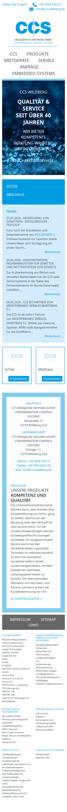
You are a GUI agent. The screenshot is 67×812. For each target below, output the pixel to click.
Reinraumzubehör (45, 729)
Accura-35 (7, 681)
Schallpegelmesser (45, 674)
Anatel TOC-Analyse (12, 649)
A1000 (5, 662)
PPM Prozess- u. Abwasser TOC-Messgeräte (15, 687)
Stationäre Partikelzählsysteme (12, 724)
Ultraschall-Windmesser (48, 677)
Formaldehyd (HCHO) (12, 786)
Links (33, 624)
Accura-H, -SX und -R (12, 678)
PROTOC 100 (8, 691)
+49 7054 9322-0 (50, 4)
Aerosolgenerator (44, 720)
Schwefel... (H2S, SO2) (13, 796)
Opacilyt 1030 (42, 757)
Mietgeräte (16, 60)
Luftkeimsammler (44, 726)
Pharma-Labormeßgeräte (15, 719)
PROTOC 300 (8, 694)
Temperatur (42, 648)
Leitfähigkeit (42, 680)
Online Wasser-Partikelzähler (16, 735)
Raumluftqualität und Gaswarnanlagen (12, 775)
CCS (13, 54)
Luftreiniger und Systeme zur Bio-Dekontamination (16, 766)
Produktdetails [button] (18, 378)
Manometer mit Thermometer (43, 653)
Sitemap (48, 619)
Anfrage (29, 67)
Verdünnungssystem (46, 723)
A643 (4, 659)
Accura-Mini (8, 675)
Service (46, 60)
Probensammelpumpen (14, 770)
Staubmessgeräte (11, 760)
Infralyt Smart (42, 754)
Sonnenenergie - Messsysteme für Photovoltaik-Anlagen (46, 667)
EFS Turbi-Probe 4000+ (13, 646)
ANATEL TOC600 (10, 652)
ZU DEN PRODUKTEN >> (27, 599)
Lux (37, 661)
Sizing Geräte (9, 742)
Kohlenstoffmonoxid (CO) (14, 793)
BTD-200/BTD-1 (45, 235)
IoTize (12, 186)
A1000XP (6, 665)
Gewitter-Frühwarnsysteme (49, 683)
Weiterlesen (52, 252)
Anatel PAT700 (9, 655)
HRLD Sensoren (10, 729)
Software (6, 738)
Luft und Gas (42, 713)
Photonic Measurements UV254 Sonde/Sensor (14, 641)
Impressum (20, 619)
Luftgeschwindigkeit (45, 657)
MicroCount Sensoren (13, 732)
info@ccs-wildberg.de (50, 9)
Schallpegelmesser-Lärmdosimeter (12, 756)
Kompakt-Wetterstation (47, 644)
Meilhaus (15, 194)
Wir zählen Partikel (11, 716)
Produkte (37, 54)
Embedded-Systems (33, 73)
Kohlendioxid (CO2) (11, 790)
